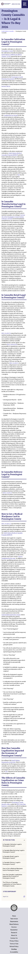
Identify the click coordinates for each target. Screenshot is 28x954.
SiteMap (14, 949)
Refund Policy (14, 946)
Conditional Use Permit (11, 115)
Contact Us (14, 938)
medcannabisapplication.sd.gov (11, 614)
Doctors (14, 927)
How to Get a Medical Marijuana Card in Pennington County (12, 869)
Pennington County (7, 51)
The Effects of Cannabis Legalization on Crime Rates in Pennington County (12, 884)
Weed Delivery (14, 924)
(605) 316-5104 (16, 4)
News (14, 916)
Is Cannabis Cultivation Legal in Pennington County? (12, 845)
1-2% (6, 771)
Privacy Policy (14, 941)
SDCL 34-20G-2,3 (6, 523)
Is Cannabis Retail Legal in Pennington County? (11, 857)
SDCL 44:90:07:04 (12, 344)
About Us (14, 935)
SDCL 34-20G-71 (14, 363)
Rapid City (5, 896)
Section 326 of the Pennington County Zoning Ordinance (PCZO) (13, 217)
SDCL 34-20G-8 (7, 493)
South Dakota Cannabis (7, 31)
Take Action (14, 918)
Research (14, 932)
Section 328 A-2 (5, 86)
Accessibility (14, 952)
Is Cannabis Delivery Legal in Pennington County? (11, 863)
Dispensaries (14, 921)
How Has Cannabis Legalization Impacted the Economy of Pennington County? (12, 876)
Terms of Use (14, 943)
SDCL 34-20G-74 (6, 333)
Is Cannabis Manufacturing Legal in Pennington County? (13, 851)
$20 (19, 175)
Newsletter (14, 930)
